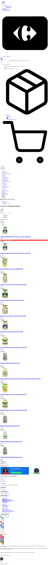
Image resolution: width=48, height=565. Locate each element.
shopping (3, 1)
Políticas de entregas (5, 498)
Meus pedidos (4, 500)
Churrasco (3, 196)
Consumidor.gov (4, 502)
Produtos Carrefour (5, 190)
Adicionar (3, 241)
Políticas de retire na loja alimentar (7, 511)
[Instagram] (2, 557)
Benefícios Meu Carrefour (6, 10)
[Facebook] (0, 557)
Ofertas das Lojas (8, 7)
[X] (1, 557)
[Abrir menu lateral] (1, 58)
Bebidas (3, 195)
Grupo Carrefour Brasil (5, 505)
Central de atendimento (5, 491)
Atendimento (4, 8)
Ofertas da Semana (5, 194)
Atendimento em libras (5, 9)
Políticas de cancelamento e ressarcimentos (8, 500)
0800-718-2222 (4, 483)
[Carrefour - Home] (1, 59)
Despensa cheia (4, 193)
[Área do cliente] (2, 63)
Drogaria (3, 2)
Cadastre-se (12, 68)
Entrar (5, 67)
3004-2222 (3, 479)
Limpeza (3, 197)
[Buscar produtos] (1, 62)
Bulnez (3, 191)
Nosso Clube (9, 116)
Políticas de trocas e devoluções (7, 499)
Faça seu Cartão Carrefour (6, 56)
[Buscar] (10, 213)
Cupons (3, 192)
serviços (3, 3)
